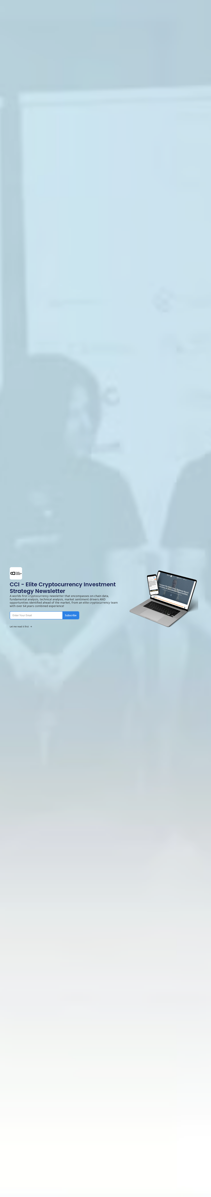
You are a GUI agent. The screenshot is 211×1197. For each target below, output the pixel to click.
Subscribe (70, 615)
